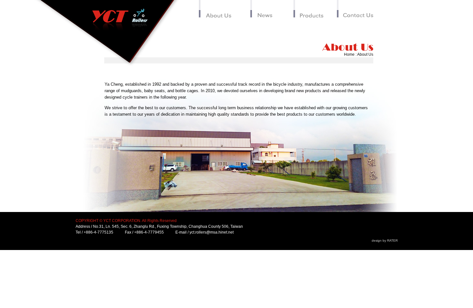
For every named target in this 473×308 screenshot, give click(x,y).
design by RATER (385, 240)
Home (349, 54)
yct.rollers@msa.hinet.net (212, 232)
